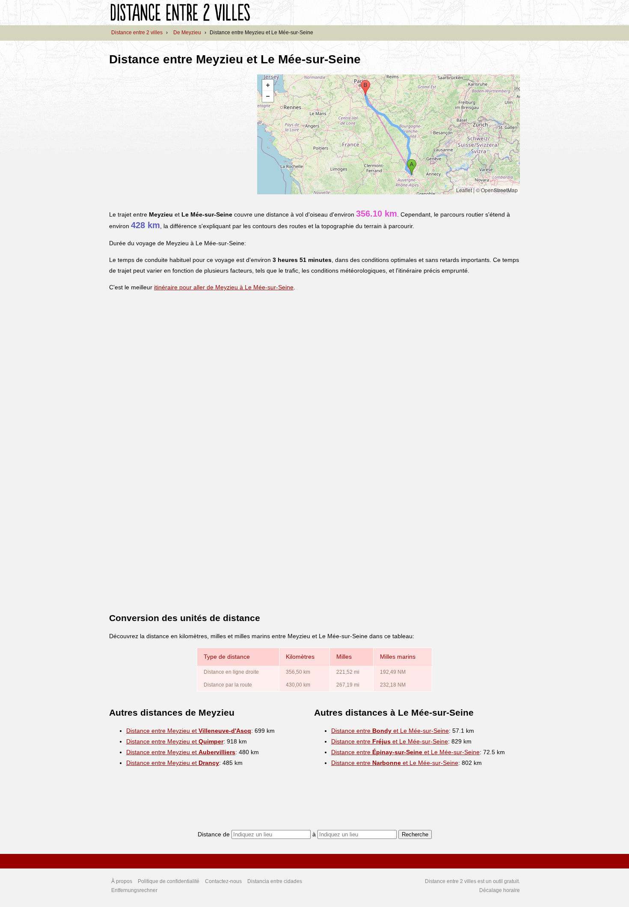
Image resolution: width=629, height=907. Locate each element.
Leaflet (464, 189)
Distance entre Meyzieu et (188, 730)
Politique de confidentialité (168, 881)
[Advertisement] (181, 134)
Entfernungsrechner (134, 890)
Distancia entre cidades (274, 881)
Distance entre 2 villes (137, 33)
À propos (121, 881)
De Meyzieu (187, 33)
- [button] (267, 96)
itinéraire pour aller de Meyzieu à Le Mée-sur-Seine (224, 287)
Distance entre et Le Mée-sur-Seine (390, 730)
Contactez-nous (223, 881)
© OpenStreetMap (497, 189)
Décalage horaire (499, 890)
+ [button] (267, 85)
